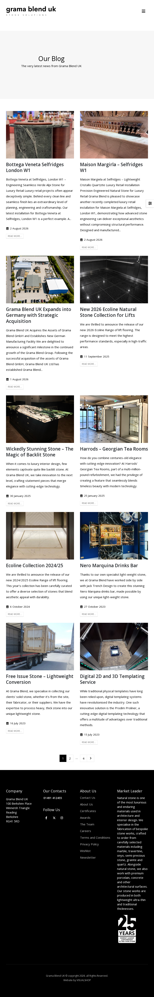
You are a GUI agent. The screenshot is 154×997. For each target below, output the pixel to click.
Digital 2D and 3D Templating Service (112, 679)
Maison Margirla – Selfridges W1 (111, 167)
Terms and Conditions (95, 837)
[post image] (40, 135)
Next (90, 758)
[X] (54, 818)
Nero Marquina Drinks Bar (109, 565)
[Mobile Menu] (145, 11)
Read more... (15, 236)
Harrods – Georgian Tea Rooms (114, 449)
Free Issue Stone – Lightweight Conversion (39, 679)
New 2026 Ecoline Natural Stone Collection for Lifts (108, 312)
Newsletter (88, 857)
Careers (85, 831)
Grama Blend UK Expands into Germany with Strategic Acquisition (38, 315)
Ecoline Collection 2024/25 (34, 565)
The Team (87, 824)
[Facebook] (46, 818)
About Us (86, 804)
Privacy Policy (89, 844)
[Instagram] (62, 818)
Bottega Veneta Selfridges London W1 (35, 167)
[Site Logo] (31, 11)
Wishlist (85, 851)
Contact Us (87, 798)
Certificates (88, 811)
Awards (85, 818)
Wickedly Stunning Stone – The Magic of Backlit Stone (39, 452)
